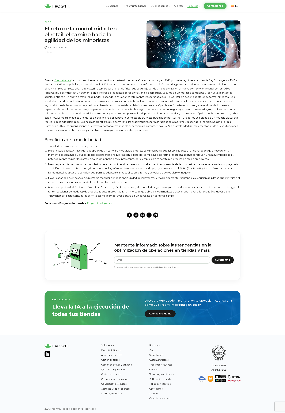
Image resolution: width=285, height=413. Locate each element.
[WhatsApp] (142, 215)
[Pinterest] (155, 215)
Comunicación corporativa (114, 379)
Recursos (192, 5)
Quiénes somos (159, 5)
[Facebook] (129, 215)
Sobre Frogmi (156, 355)
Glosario (153, 369)
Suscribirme (222, 259)
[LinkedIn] (149, 215)
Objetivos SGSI (219, 369)
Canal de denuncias (159, 398)
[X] (135, 215)
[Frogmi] (57, 6)
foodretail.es (62, 80)
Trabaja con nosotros (160, 384)
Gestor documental (111, 374)
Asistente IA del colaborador (115, 388)
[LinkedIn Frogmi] (47, 354)
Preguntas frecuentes (160, 364)
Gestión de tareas (110, 360)
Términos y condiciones (161, 374)
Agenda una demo (160, 313)
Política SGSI (219, 365)
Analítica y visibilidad (111, 393)
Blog (48, 22)
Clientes (178, 5)
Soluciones (112, 5)
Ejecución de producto (113, 369)
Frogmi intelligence (135, 5)
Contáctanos (215, 5)
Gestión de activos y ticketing (116, 364)
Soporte (153, 393)
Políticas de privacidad (160, 379)
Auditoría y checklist (111, 355)
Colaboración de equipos (113, 384)
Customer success (158, 360)
